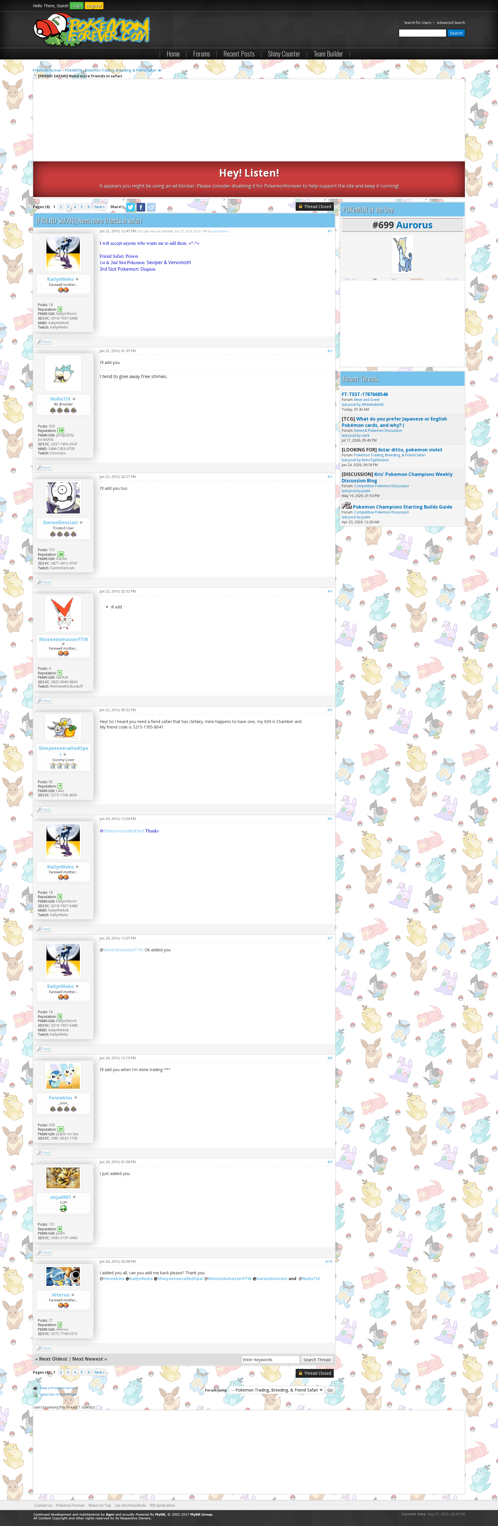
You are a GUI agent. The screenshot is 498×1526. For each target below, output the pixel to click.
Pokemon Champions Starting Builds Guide (402, 507)
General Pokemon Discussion (378, 430)
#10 (328, 1261)
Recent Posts (239, 53)
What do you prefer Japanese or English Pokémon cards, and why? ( (394, 422)
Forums (201, 53)
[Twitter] (130, 210)
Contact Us (43, 1505)
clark (365, 435)
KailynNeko (60, 279)
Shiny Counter (284, 53)
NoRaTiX (60, 399)
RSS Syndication (162, 1505)
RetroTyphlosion (375, 459)
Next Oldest (53, 1359)
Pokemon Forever (47, 70)
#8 (329, 1058)
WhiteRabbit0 (373, 404)
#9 (329, 1161)
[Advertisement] (249, 121)
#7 (329, 938)
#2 (329, 350)
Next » (100, 206)
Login (76, 5)
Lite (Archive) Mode (130, 1505)
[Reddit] (151, 210)
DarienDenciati (60, 522)
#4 (329, 591)
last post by (351, 404)
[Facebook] (141, 210)
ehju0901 (60, 1197)
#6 (329, 818)
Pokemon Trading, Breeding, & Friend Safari (120, 70)
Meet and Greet (367, 399)
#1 (329, 231)
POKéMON (73, 70)
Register (94, 5)
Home (173, 53)
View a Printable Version (59, 1388)
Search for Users (417, 22)
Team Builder (328, 53)
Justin (366, 490)
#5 (329, 709)
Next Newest (87, 1359)
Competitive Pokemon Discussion (381, 485)
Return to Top (100, 1505)
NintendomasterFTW (63, 639)
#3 (329, 476)
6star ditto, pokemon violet (410, 450)
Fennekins (60, 1097)
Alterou (60, 1295)
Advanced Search (451, 22)
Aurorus (414, 224)
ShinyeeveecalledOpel (124, 831)
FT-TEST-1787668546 (365, 394)
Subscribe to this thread (58, 1394)
